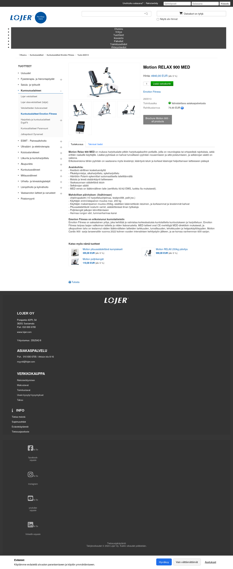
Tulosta (75, 282)
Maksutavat (23, 385)
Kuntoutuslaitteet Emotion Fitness (39, 113)
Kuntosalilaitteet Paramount (34, 128)
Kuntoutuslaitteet (31, 90)
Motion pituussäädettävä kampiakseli (102, 249)
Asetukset (210, 562)
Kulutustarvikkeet (30, 152)
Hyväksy (164, 562)
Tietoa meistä (18, 417)
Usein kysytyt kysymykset (30, 395)
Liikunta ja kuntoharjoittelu (35, 158)
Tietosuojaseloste (20, 431)
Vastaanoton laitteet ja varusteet (38, 192)
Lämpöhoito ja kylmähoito (34, 187)
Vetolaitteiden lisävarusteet (34, 107)
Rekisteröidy (152, 3)
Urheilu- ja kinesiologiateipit (35, 181)
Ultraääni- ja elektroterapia (35, 146)
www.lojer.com (24, 332)
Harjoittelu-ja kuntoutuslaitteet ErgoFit (35, 121)
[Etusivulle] (28, 18)
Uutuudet (26, 73)
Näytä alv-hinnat (168, 18)
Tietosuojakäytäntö (116, 543)
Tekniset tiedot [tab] (95, 144)
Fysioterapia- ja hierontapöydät (37, 79)
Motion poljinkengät (93, 259)
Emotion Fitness (152, 91)
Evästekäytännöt (20, 426)
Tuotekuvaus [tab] (77, 144)
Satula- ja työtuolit (30, 84)
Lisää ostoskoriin (162, 83)
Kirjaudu (225, 3)
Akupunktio (27, 163)
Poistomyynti (27, 198)
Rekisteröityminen (26, 380)
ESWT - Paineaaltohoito (34, 140)
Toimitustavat (23, 390)
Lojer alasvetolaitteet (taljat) (34, 102)
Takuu (20, 400)
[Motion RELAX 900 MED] (80, 109)
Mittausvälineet (29, 175)
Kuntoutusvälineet (30, 169)
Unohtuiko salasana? (133, 3)
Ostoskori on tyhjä (193, 13)
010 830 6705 (29, 356)
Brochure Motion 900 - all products (157, 119)
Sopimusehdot (19, 422)
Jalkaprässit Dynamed (32, 134)
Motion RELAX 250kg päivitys (172, 249)
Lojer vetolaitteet (29, 96)
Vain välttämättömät (187, 562)
